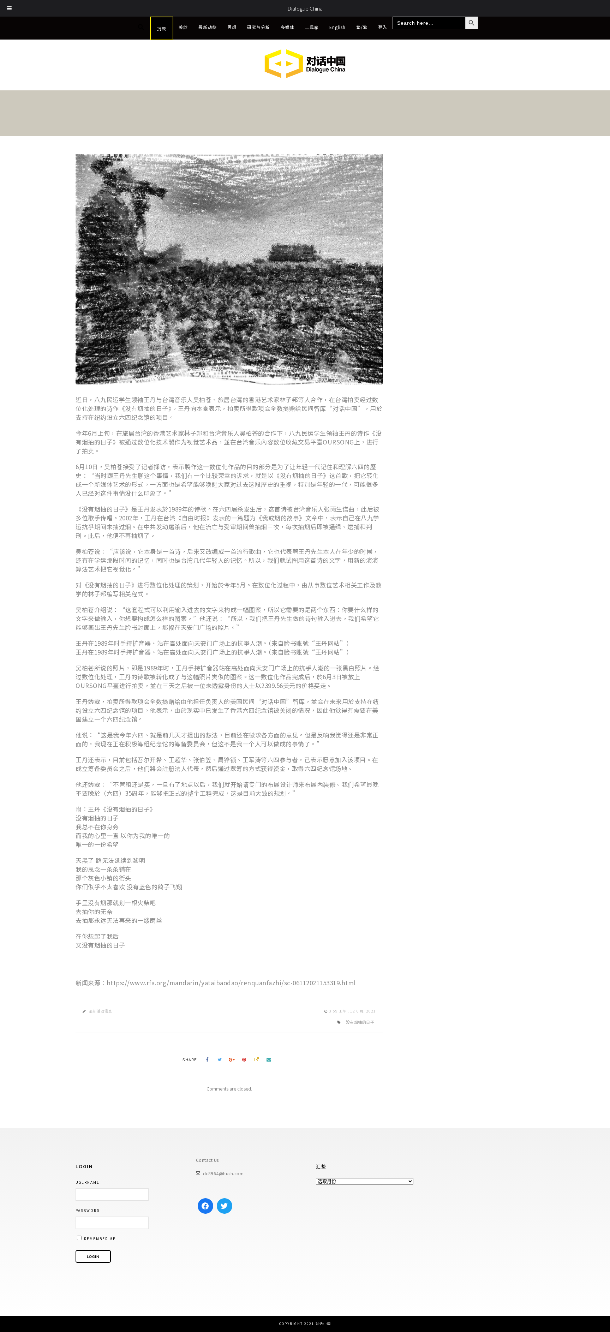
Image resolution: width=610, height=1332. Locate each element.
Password (88, 1210)
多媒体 (287, 27)
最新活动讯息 (100, 1011)
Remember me (99, 1238)
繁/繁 (361, 27)
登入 (382, 27)
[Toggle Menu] (9, 8)
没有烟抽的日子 (360, 1022)
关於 (183, 27)
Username (88, 1182)
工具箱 (312, 27)
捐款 (161, 28)
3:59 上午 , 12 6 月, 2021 (352, 1011)
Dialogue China (305, 8)
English (337, 27)
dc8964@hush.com (223, 1173)
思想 (232, 27)
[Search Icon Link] (141, 27)
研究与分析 (258, 27)
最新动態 (207, 27)
